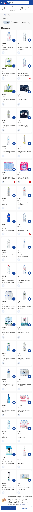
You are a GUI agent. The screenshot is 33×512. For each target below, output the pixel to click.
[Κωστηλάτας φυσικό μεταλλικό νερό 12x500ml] (14, 169)
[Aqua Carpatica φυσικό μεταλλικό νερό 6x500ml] (29, 324)
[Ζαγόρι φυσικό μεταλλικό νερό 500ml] (29, 40)
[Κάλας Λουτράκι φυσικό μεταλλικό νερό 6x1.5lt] (14, 299)
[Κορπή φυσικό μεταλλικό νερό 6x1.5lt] (14, 324)
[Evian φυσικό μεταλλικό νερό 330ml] (14, 40)
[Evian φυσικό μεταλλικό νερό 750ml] (29, 454)
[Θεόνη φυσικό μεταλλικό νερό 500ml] (14, 117)
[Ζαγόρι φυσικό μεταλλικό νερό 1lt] (14, 402)
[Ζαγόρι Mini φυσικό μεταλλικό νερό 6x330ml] (29, 117)
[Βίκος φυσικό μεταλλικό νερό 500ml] (29, 195)
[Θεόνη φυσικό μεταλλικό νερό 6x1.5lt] (14, 66)
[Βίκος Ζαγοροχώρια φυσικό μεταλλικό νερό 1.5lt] (29, 247)
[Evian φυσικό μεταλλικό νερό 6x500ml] (29, 428)
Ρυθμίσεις (22, 504)
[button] (8, 3)
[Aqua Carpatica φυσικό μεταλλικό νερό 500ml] (14, 480)
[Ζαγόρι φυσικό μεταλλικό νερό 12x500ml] (29, 91)
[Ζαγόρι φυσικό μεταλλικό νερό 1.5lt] (14, 247)
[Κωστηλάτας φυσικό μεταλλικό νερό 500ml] (29, 66)
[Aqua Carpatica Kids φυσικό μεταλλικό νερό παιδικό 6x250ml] (14, 454)
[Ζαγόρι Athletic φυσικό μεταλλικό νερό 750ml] (14, 273)
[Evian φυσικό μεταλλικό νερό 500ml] (29, 273)
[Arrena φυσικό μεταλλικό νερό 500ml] (29, 299)
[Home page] (2, 14)
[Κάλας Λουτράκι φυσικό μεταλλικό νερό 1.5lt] (14, 376)
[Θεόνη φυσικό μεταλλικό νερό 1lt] (29, 143)
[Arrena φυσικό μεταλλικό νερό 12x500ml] (29, 376)
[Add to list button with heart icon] (3, 52)
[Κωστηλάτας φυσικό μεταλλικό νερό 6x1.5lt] (29, 169)
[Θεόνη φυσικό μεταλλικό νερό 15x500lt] (29, 480)
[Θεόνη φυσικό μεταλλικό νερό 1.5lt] (14, 195)
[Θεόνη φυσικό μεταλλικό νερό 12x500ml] (14, 91)
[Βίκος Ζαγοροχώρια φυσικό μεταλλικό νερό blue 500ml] (14, 221)
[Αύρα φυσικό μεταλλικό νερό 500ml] (29, 350)
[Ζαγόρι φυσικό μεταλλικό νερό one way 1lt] (14, 143)
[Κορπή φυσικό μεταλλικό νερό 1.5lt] (14, 428)
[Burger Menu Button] (1, 3)
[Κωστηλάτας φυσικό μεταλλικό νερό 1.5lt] (29, 221)
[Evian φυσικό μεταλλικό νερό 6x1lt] (29, 402)
